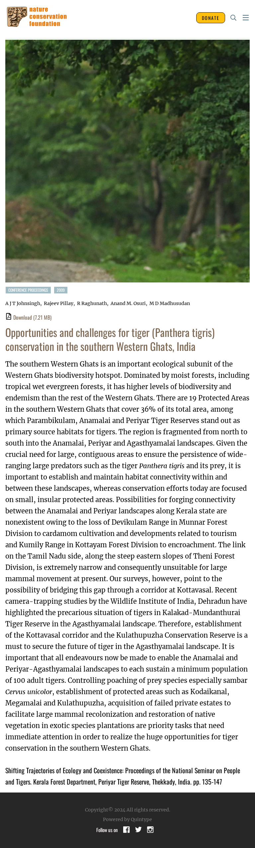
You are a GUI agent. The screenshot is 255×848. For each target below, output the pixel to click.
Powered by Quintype (127, 819)
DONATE (210, 17)
